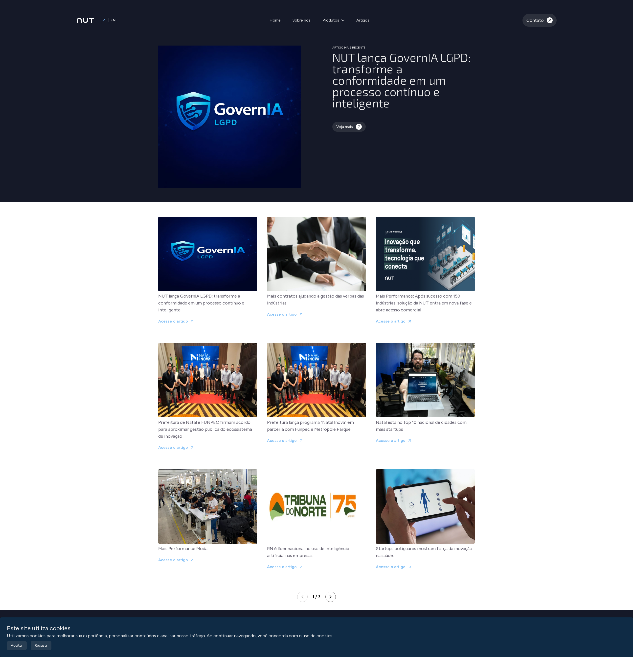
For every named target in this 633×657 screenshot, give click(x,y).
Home (275, 20)
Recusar (41, 645)
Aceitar (17, 645)
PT (105, 20)
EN (113, 20)
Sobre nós (302, 20)
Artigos (362, 20)
